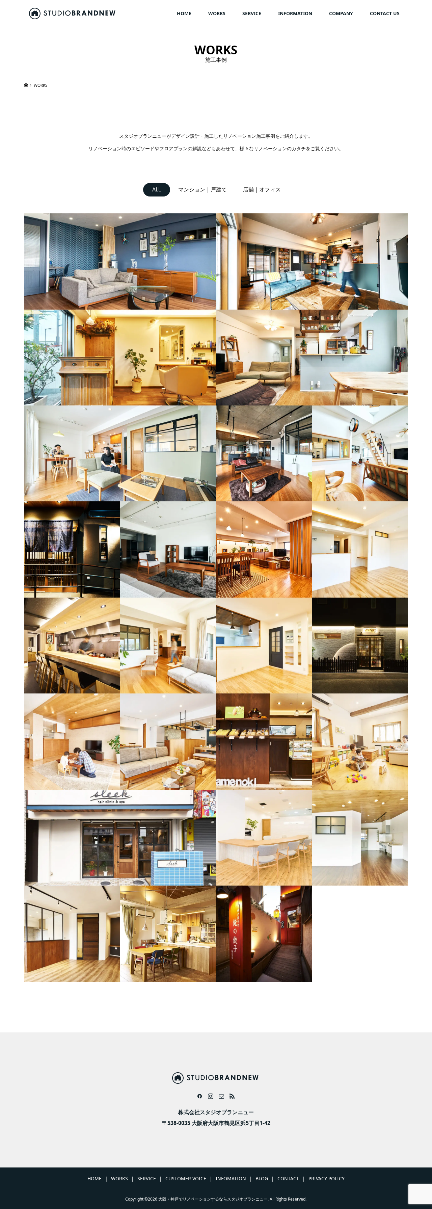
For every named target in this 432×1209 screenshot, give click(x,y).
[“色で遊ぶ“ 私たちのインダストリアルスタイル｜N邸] (312, 261)
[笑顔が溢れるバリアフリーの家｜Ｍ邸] (360, 838)
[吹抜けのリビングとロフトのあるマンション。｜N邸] (360, 453)
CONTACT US (385, 13)
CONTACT (288, 1178)
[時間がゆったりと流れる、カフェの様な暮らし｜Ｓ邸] (168, 645)
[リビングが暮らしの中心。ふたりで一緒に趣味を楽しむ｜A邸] (312, 357)
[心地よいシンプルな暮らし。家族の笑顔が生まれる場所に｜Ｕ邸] (72, 741)
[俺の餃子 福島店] (264, 933)
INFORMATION (295, 13)
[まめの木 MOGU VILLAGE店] (264, 741)
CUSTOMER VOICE (185, 1178)
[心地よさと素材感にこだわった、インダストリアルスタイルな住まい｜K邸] (264, 453)
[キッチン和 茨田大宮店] (72, 549)
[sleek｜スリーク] (120, 838)
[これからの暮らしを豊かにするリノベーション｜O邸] (168, 549)
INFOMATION (231, 1178)
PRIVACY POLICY (326, 1178)
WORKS (216, 13)
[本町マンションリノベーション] (264, 645)
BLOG (261, 1178)
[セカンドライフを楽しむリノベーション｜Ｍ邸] (264, 549)
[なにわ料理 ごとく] (72, 645)
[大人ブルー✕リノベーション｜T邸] (120, 261)
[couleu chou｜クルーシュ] (120, 357)
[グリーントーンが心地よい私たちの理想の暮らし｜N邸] (120, 453)
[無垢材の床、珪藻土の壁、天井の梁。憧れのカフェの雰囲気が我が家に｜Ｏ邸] (360, 741)
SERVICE (251, 13)
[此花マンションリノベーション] (360, 549)
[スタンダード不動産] (264, 838)
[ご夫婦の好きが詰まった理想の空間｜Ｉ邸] (72, 933)
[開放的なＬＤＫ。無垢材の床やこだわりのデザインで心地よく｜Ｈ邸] (168, 741)
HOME (184, 13)
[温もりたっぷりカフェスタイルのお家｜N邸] (168, 933)
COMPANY (341, 13)
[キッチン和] (360, 645)
